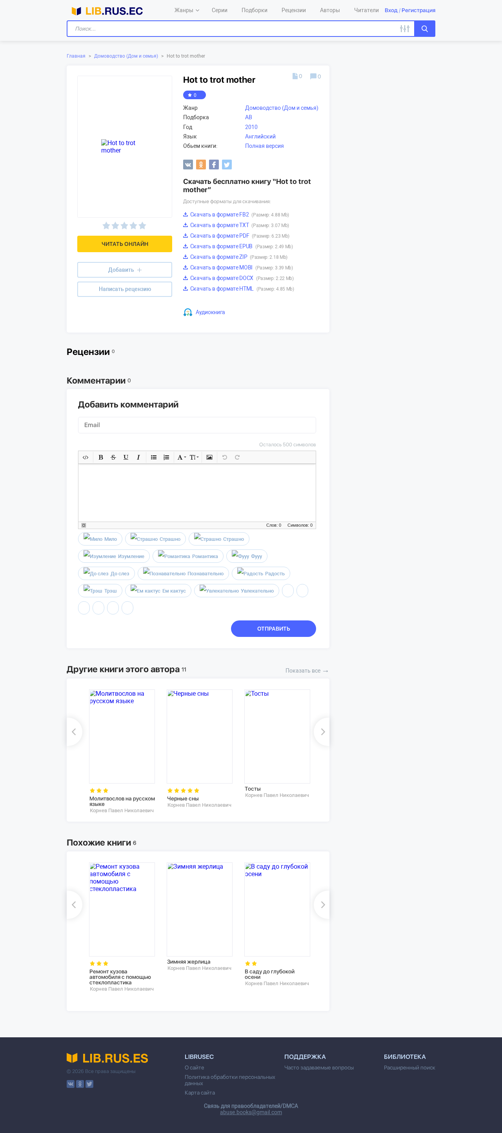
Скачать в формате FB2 (239, 214)
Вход (391, 10)
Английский (260, 136)
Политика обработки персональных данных (230, 1080)
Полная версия (264, 146)
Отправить (273, 629)
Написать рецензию (125, 289)
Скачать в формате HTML (241, 289)
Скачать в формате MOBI (241, 267)
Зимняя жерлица (189, 961)
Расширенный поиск (409, 1067)
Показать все (307, 670)
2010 (251, 127)
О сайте (194, 1067)
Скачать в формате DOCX (241, 278)
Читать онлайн (125, 244)
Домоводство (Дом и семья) (126, 56)
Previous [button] (74, 732)
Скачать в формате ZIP (238, 257)
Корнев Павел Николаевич (122, 810)
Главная (76, 56)
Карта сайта (200, 1092)
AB (248, 117)
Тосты (253, 789)
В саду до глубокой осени (270, 974)
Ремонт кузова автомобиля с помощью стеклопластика (120, 977)
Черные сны (183, 798)
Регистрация (418, 10)
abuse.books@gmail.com (251, 1112)
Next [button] (321, 732)
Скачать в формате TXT (239, 225)
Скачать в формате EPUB (241, 246)
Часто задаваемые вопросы (319, 1067)
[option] (122, 751)
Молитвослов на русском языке (122, 801)
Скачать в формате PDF (239, 236)
